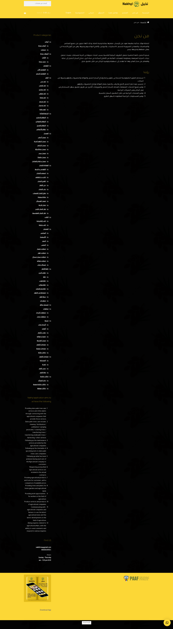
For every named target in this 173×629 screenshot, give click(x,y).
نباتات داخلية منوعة (39, 385)
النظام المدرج (41, 126)
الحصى (43, 245)
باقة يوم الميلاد (41, 289)
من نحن (135, 13)
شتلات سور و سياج (39, 257)
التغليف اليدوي (41, 74)
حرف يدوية (42, 62)
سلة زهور (43, 297)
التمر (46, 78)
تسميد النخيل (41, 173)
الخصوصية (79, 13)
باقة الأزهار (45, 269)
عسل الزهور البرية (40, 142)
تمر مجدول (42, 106)
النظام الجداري (41, 118)
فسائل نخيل (41, 265)
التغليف (45, 66)
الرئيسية (145, 13)
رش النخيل (42, 189)
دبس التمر (42, 369)
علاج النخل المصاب (39, 193)
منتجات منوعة (41, 349)
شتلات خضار (41, 249)
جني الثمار (43, 185)
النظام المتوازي (41, 122)
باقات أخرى (42, 273)
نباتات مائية (42, 353)
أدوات (46, 42)
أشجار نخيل (42, 325)
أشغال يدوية (44, 54)
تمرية (44, 365)
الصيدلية (43, 361)
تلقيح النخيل (42, 181)
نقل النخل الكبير (40, 209)
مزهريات (43, 301)
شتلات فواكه (41, 261)
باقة (44, 277)
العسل (46, 134)
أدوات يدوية (42, 46)
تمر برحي (43, 82)
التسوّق (101, 13)
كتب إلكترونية (41, 221)
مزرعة (46, 321)
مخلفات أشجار (41, 313)
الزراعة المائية (44, 114)
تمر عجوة (43, 98)
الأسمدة (43, 237)
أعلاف (44, 329)
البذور (44, 241)
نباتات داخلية (44, 377)
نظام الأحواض (41, 130)
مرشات (43, 50)
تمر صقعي (42, 94)
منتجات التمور (41, 345)
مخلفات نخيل (41, 317)
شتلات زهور (42, 253)
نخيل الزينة (42, 205)
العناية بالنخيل (43, 165)
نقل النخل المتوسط (39, 213)
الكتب (46, 217)
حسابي (91, 13)
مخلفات (45, 309)
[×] (167, 622)
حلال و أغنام (42, 333)
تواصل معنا (113, 13)
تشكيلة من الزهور (40, 293)
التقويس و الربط (40, 169)
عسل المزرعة (41, 341)
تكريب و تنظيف (40, 177)
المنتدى (125, 13)
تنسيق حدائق (44, 305)
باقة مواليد (42, 285)
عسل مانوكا (42, 157)
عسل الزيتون (41, 146)
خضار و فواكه (41, 337)
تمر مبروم (42, 102)
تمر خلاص (42, 86)
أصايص (43, 233)
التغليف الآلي (41, 70)
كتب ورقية (42, 225)
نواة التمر (43, 373)
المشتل (45, 229)
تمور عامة (43, 110)
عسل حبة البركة (40, 149)
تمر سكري (42, 90)
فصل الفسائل (41, 201)
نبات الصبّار (42, 381)
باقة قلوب (42, 281)
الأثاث (44, 58)
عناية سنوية (42, 197)
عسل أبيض (42, 138)
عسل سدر (42, 153)
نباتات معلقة (41, 389)
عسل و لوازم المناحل (39, 161)
